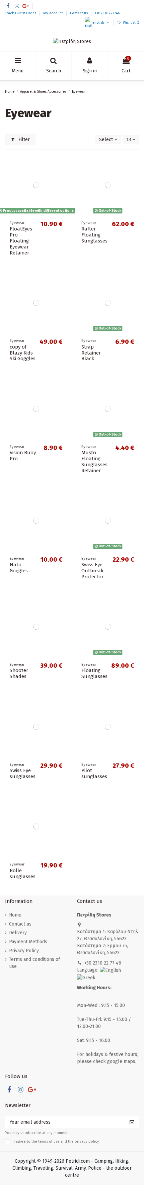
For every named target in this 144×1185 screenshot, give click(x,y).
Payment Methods (28, 942)
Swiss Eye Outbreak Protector (92, 571)
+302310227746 (107, 13)
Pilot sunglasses (94, 773)
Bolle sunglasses (22, 873)
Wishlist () (130, 22)
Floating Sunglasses (94, 673)
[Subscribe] (132, 1122)
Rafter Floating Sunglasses (94, 235)
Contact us (79, 13)
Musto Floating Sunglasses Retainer (94, 462)
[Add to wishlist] (62, 164)
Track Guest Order (21, 13)
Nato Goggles (19, 568)
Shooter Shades (19, 673)
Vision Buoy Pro (23, 456)
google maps (121, 1061)
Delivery (18, 933)
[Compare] (62, 176)
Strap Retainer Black (91, 353)
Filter (23, 139)
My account (53, 13)
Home (15, 915)
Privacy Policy (24, 951)
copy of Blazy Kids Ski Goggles (22, 353)
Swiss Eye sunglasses (22, 773)
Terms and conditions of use (34, 963)
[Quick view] (62, 187)
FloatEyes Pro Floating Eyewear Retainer (21, 241)
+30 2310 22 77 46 (102, 963)
